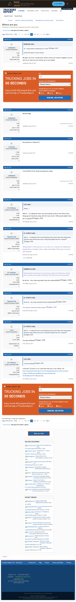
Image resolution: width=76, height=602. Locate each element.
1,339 (17, 53)
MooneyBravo (40, 458)
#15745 (70, 199)
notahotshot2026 (30, 509)
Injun (24, 257)
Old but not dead (44, 541)
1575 (31, 34)
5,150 (17, 335)
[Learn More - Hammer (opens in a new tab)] (38, 4)
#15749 (70, 322)
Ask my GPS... (15, 158)
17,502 (17, 152)
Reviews (54, 11)
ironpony (12, 147)
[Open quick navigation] (71, 20)
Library (10, 577)
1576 (35, 34)
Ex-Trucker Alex (29, 448)
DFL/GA (34, 491)
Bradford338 (28, 515)
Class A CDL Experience (47, 81)
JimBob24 (11, 48)
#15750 (70, 354)
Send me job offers (55, 98)
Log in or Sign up (67, 8)
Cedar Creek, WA (14, 59)
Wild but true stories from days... (41, 472)
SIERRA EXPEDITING (41, 501)
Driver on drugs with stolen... (37, 532)
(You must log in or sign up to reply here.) (13, 418)
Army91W (36, 478)
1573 (25, 34)
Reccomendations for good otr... (42, 522)
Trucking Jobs (32, 11)
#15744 (70, 167)
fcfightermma (39, 502)
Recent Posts (18, 16)
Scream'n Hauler (29, 454)
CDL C (59, 93)
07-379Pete (11, 208)
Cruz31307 (27, 27)
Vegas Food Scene (38, 480)
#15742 (70, 110)
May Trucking (43, 546)
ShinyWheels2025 (30, 530)
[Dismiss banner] (67, 4)
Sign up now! (39, 433)
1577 (38, 34)
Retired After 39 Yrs (41, 456)
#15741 (70, 39)
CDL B (51, 93)
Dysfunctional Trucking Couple (41, 517)
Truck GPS (45, 11)
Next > (48, 34)
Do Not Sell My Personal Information (18, 582)
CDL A (42, 93)
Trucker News (23, 575)
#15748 (70, 293)
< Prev (15, 34)
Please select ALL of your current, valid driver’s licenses (51, 90)
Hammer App (19, 579)
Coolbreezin (38, 468)
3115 (44, 34)
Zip (40, 73)
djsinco (34, 474)
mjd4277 (35, 519)
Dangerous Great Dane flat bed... (41, 489)
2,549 (17, 213)
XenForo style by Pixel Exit (38, 596)
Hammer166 (11, 237)
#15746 (70, 228)
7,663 (17, 242)
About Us (12, 575)
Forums (21, 11)
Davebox (35, 524)
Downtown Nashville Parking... (41, 476)
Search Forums (8, 16)
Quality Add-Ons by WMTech (38, 597)
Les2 (11, 330)
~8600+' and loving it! (13, 248)
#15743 (70, 138)
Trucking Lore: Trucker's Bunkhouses (43, 484)
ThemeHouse (49, 598)
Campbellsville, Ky (14, 220)
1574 (28, 34)
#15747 (70, 264)
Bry (30, 533)
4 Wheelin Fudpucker (46, 543)
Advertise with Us (22, 577)
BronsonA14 (28, 539)
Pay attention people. (41, 467)
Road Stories (14, 27)
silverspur (36, 481)
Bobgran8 (28, 465)
